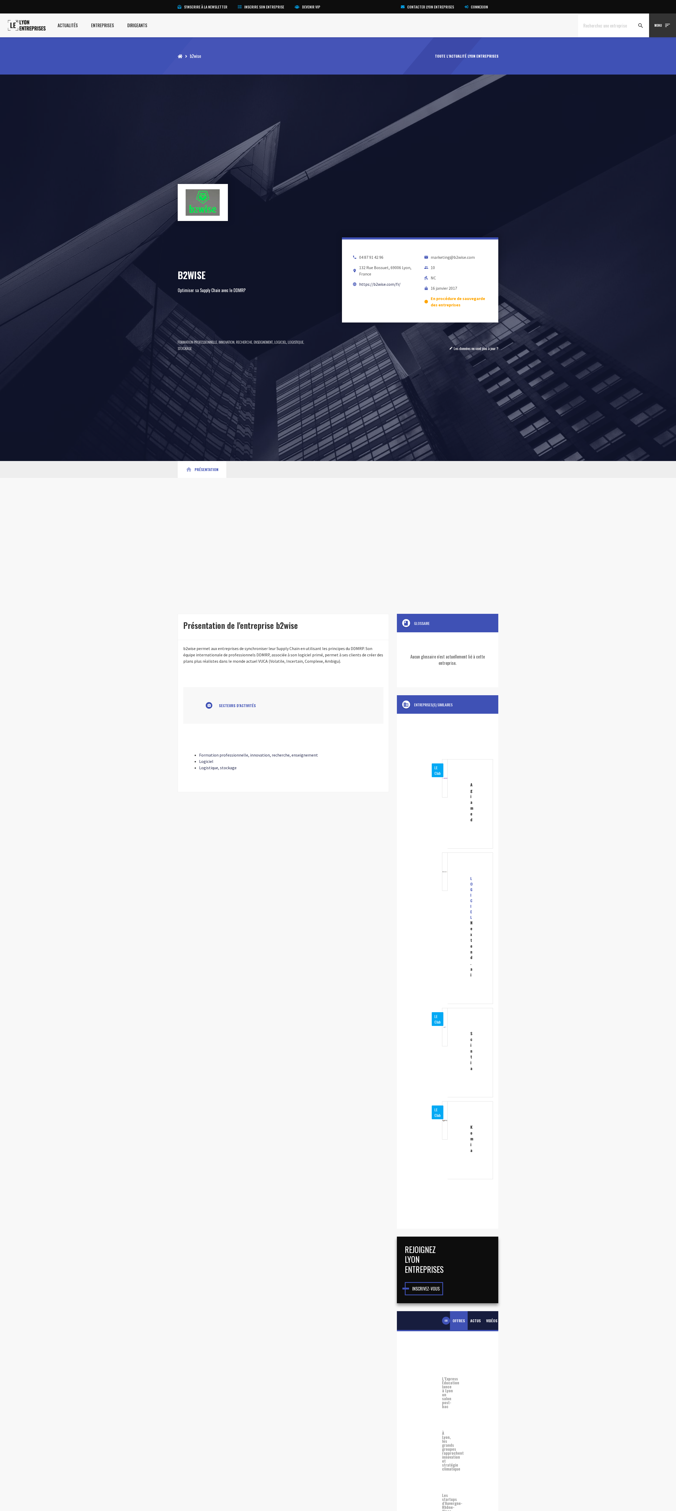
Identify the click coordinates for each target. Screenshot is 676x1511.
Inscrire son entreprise (264, 7)
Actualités (68, 25)
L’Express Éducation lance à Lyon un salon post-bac (447, 1392)
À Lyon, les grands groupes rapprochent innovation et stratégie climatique (447, 1451)
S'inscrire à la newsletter (205, 7)
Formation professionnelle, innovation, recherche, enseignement (225, 342)
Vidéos (491, 1320)
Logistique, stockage (218, 767)
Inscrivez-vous (426, 1289)
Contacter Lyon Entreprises (430, 7)
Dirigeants (137, 25)
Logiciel (280, 342)
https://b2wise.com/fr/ (380, 284)
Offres (459, 1320)
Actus (475, 1320)
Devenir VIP (311, 7)
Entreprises (102, 25)
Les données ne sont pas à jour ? (473, 348)
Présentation (202, 469)
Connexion (479, 7)
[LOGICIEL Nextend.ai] (447, 928)
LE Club (437, 770)
